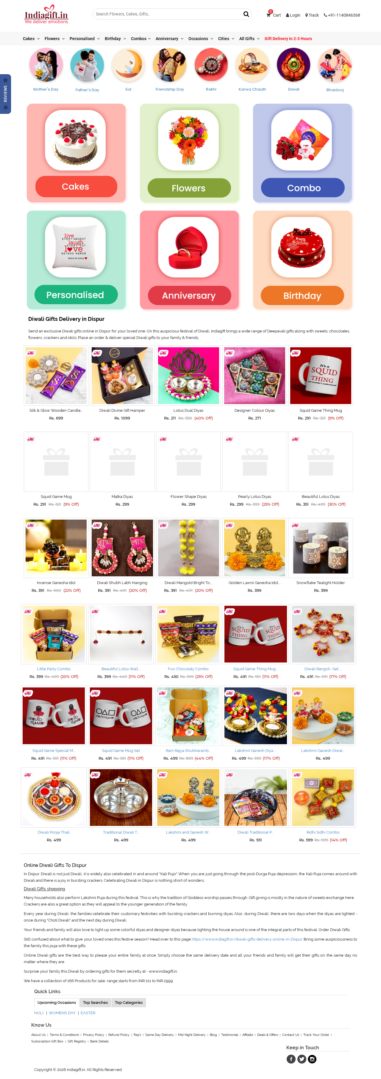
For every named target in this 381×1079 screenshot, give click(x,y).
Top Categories (129, 1002)
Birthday (113, 38)
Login (294, 15)
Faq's (137, 1035)
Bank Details (99, 1041)
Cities (224, 38)
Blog (213, 1035)
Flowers (52, 38)
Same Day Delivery (159, 1035)
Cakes (29, 38)
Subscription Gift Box (47, 1041)
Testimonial (229, 1035)
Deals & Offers (267, 1035)
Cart (275, 15)
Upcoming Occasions (57, 1002)
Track (313, 15)
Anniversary (167, 38)
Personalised (83, 38)
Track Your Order (316, 1035)
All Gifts (247, 38)
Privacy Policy (93, 1035)
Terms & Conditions (64, 1035)
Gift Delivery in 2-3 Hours (288, 38)
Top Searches (95, 1002)
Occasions (198, 38)
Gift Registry (77, 1041)
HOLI (38, 1013)
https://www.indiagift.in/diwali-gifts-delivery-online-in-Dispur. (247, 939)
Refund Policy (118, 1035)
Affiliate (247, 1035)
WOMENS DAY (62, 1013)
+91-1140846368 (343, 15)
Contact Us (290, 1035)
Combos (138, 38)
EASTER (88, 1013)
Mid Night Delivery (192, 1035)
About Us (38, 1035)
